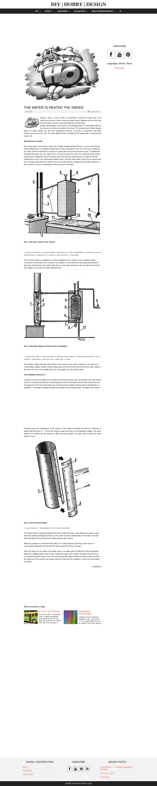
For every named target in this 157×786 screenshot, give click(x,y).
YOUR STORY (28, 774)
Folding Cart (104, 777)
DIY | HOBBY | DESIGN (78, 4)
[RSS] (87, 769)
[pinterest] (81, 769)
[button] (40, 11)
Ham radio (62, 11)
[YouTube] (119, 54)
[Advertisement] (78, 28)
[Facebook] (111, 54)
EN (116, 68)
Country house (95, 111)
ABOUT (25, 767)
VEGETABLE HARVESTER (85, 612)
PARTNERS (27, 771)
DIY (36, 11)
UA (119, 68)
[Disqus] (62, 662)
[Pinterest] (128, 54)
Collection (79, 11)
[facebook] (69, 769)
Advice (48, 11)
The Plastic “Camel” (107, 773)
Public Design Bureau (102, 11)
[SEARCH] (120, 11)
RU (123, 68)
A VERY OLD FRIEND (49, 611)
